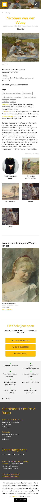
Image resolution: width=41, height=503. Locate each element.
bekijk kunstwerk (7, 309)
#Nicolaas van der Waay (11, 93)
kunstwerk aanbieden (10, 476)
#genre (13, 101)
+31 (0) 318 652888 (21, 347)
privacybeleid (15, 496)
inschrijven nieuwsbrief (10, 474)
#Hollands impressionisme (12, 97)
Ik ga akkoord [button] (21, 500)
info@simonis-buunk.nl (10, 468)
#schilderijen (27, 93)
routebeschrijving (21, 354)
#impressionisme (30, 97)
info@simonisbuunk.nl (21, 340)
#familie (5, 101)
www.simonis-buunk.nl (10, 466)
